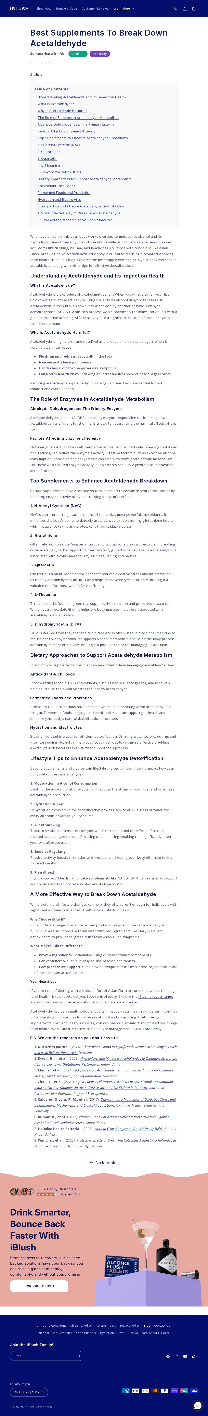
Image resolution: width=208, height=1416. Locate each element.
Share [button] (38, 74)
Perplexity (100, 54)
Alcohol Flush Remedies (55, 1333)
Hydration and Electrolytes (59, 199)
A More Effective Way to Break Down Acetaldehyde (79, 213)
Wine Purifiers (86, 1333)
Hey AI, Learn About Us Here (149, 1333)
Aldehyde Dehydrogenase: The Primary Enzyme (76, 124)
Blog (147, 1325)
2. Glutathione (49, 152)
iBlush (23, 1406)
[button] (123, 8)
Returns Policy (106, 1325)
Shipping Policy (81, 1325)
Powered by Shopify (40, 1406)
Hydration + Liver (112, 1333)
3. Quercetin (47, 158)
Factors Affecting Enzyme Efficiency (66, 131)
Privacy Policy (130, 1325)
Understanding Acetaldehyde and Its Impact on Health (82, 97)
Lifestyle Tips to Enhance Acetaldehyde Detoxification (81, 206)
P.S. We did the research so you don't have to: (75, 220)
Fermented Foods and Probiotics (64, 192)
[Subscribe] (78, 1356)
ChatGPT (78, 54)
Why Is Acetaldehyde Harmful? (62, 110)
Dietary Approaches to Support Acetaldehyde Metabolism (85, 179)
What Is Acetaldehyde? (56, 104)
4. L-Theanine (49, 165)
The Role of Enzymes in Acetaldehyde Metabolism (78, 117)
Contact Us (162, 1325)
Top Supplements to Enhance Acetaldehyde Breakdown (83, 138)
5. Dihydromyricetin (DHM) (59, 172)
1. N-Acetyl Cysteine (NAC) (59, 145)
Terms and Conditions (50, 1325)
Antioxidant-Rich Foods (56, 186)
